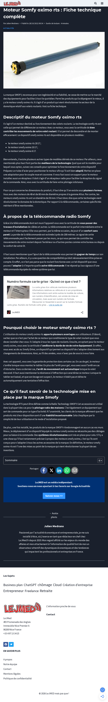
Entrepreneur (13, 591)
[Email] (74, 470)
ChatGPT (30, 585)
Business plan (13, 585)
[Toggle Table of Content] (98, 460)
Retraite (46, 590)
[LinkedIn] (59, 470)
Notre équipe (10, 664)
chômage (45, 585)
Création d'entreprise (78, 585)
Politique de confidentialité (17, 678)
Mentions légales (12, 673)
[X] (51, 470)
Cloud (57, 585)
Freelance (32, 591)
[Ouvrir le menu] (102, 3)
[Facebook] (43, 470)
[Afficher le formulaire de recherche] (95, 3)
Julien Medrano (12, 23)
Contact (7, 669)
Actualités (8, 28)
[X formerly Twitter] (11, 644)
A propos (7, 659)
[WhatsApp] (66, 470)
